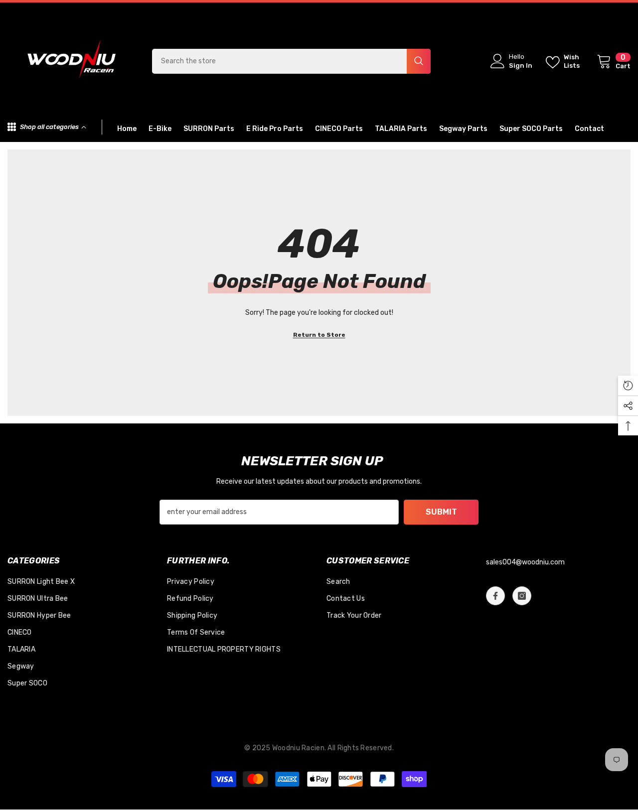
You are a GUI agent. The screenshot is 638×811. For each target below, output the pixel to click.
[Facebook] (495, 595)
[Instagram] (521, 595)
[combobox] (279, 61)
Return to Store (319, 334)
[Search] (291, 61)
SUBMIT (441, 512)
